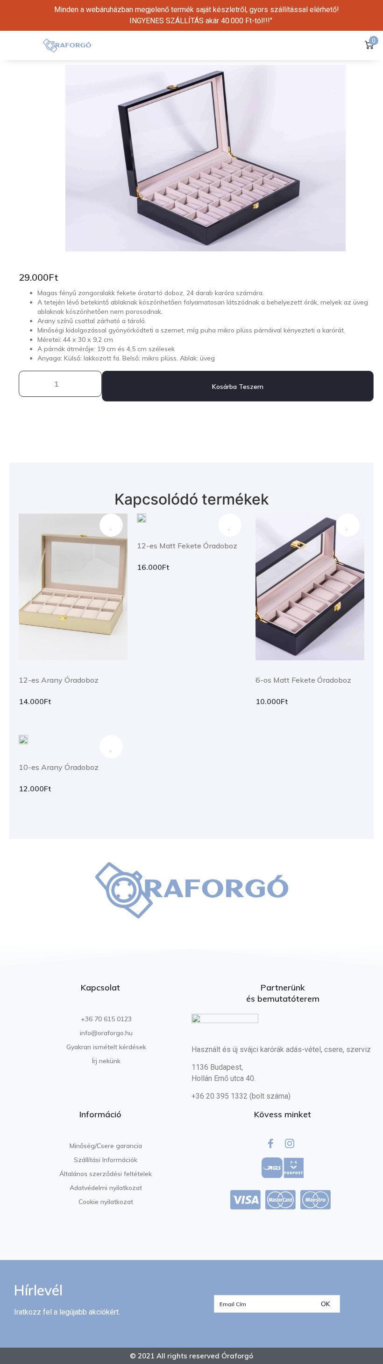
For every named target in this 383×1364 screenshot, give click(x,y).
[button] (25, 45)
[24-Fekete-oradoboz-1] (205, 158)
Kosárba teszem (237, 386)
